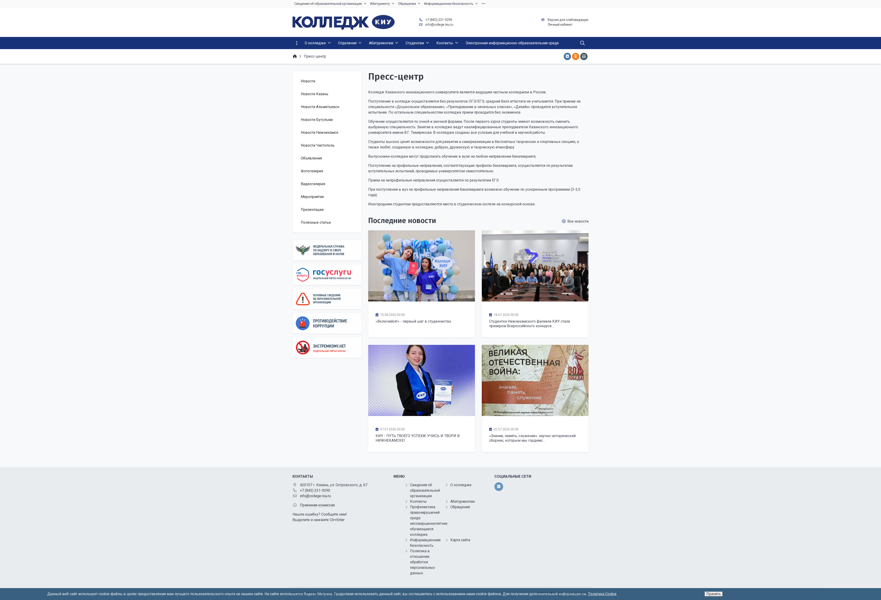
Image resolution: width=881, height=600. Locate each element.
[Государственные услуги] (327, 274)
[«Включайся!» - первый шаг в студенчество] (421, 265)
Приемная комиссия (317, 505)
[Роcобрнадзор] (327, 250)
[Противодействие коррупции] (327, 323)
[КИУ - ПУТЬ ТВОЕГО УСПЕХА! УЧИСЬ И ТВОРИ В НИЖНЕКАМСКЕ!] (421, 380)
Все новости (577, 221)
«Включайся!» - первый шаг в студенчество (413, 321)
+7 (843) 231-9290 (438, 20)
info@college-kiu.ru (439, 24)
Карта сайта (460, 540)
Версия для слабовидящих (568, 20)
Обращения (460, 507)
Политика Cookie (602, 594)
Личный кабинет (560, 24)
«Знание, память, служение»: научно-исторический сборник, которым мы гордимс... (532, 438)
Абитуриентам (462, 501)
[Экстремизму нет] (327, 347)
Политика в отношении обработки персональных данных (422, 562)
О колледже (460, 485)
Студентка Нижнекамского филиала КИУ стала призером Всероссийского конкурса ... (529, 323)
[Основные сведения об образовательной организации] (327, 299)
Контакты (418, 501)
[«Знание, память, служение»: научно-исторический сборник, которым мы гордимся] (535, 380)
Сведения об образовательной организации (425, 490)
